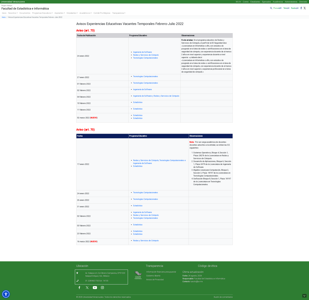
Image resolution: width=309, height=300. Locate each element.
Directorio (303, 2)
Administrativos (291, 2)
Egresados (266, 2)
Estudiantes (255, 2)
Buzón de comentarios (223, 297)
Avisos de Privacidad (155, 279)
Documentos (25, 13)
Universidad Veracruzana (13, 1)
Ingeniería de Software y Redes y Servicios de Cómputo (156, 96)
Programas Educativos (41, 13)
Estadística (137, 102)
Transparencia (118, 13)
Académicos (278, 2)
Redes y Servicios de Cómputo (146, 55)
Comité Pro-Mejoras (102, 13)
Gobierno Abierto (153, 276)
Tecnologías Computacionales (145, 58)
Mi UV (238, 2)
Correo (246, 2)
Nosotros (12, 13)
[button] (271, 8)
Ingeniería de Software (142, 52)
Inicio (4, 13)
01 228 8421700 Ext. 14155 (96, 281)
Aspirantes (59, 13)
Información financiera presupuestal (161, 272)
